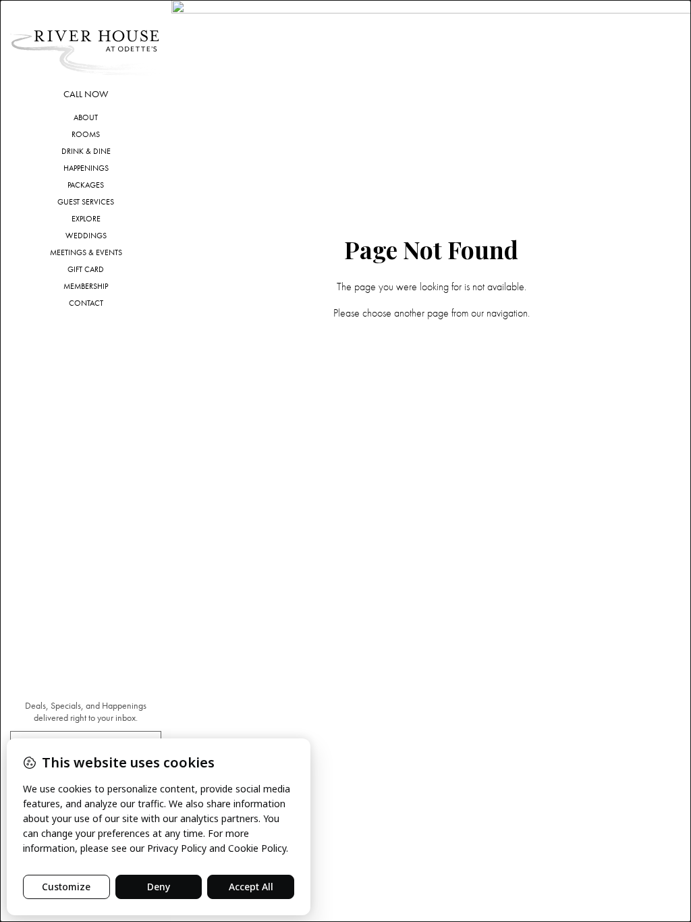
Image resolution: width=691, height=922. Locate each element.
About (86, 117)
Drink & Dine (86, 151)
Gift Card (85, 269)
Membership (85, 286)
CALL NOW (85, 94)
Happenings (86, 168)
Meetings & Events (86, 252)
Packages (85, 185)
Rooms (86, 134)
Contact (86, 303)
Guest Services (85, 201)
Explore (86, 218)
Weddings (86, 235)
